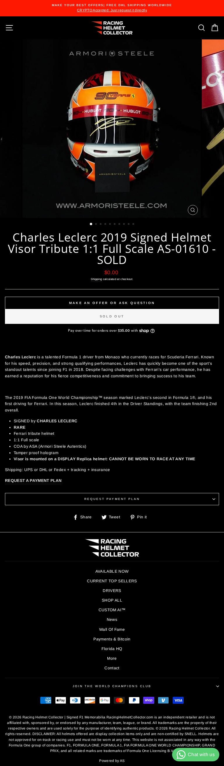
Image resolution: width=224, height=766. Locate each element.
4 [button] (105, 224)
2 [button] (96, 224)
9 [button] (129, 224)
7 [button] (119, 224)
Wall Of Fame (112, 629)
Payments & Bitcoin (111, 639)
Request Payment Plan (112, 499)
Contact (111, 668)
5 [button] (110, 224)
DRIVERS (112, 590)
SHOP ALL (112, 600)
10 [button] (133, 224)
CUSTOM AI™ (112, 610)
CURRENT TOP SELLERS (112, 581)
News (112, 619)
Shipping (96, 279)
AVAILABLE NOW (112, 571)
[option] (112, 8)
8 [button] (124, 224)
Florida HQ (112, 649)
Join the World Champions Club (112, 686)
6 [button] (115, 224)
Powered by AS (112, 761)
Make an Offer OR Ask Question (112, 303)
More (112, 658)
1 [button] (91, 224)
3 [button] (101, 224)
